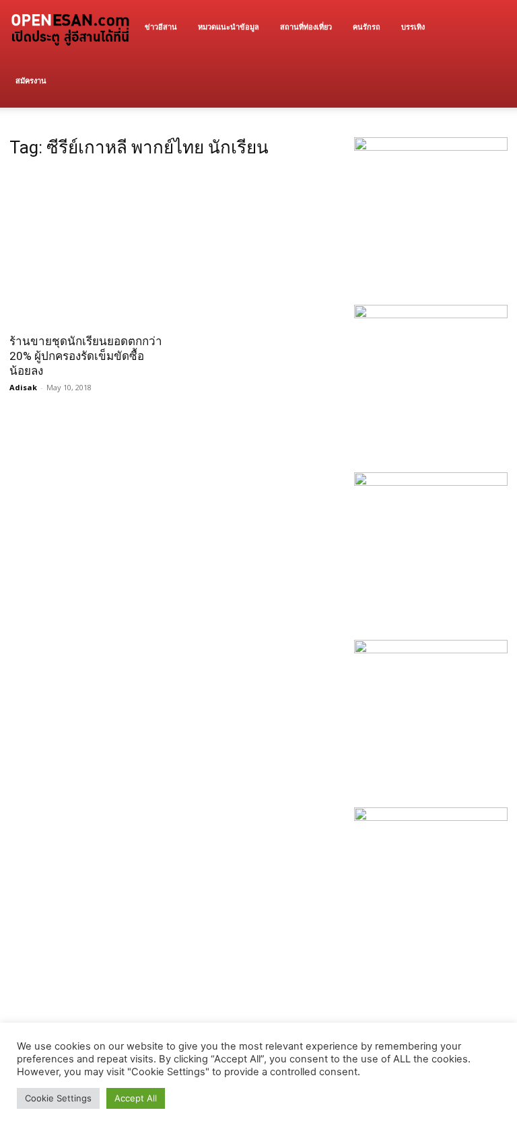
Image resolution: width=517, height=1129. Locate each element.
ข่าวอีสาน (161, 27)
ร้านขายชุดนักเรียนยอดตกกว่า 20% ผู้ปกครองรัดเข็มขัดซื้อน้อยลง (85, 355)
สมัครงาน (30, 80)
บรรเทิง (413, 27)
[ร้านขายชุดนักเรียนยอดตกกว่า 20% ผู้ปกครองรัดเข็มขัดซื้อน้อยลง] (86, 248)
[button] (491, 27)
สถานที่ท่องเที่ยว (306, 27)
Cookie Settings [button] (58, 1098)
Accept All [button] (135, 1098)
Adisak (23, 387)
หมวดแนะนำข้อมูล (228, 27)
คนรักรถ (366, 27)
